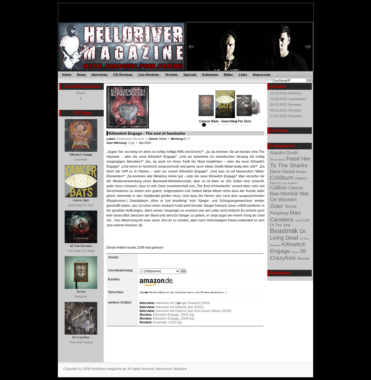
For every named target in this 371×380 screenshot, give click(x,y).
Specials (190, 75)
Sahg (299, 220)
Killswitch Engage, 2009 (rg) (173, 318)
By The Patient (287, 183)
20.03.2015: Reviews (285, 105)
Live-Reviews (148, 75)
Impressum (262, 75)
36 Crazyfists (288, 254)
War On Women (289, 196)
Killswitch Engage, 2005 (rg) (173, 315)
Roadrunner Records (130, 138)
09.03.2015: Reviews (285, 110)
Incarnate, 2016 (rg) (167, 322)
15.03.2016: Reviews (285, 93)
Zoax (277, 206)
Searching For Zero (81, 205)
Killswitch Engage (288, 247)
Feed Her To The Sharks (290, 162)
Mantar (303, 259)
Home (66, 75)
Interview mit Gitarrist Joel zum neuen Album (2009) (193, 311)
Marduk (290, 193)
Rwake (301, 172)
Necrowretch (278, 159)
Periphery (280, 213)
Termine (171, 75)
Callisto (279, 187)
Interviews (100, 75)
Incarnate (81, 159)
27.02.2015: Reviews (285, 116)
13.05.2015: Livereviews (288, 99)
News (81, 75)
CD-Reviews (123, 75)
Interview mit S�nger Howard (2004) (183, 303)
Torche (291, 206)
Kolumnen (210, 75)
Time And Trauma (81, 342)
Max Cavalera (285, 216)
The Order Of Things (81, 250)
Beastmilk (285, 230)
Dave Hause (283, 171)
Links (243, 75)
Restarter (81, 296)
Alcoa (296, 252)
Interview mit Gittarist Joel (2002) (180, 307)
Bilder (228, 75)
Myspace (180, 369)
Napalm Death (284, 152)
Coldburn (282, 177)
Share (80, 93)
